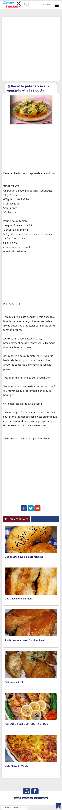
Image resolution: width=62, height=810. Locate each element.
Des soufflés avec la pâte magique (24, 556)
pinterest (37, 508)
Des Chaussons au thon (18, 598)
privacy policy (41, 798)
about (17, 798)
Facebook (24, 508)
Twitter (31, 508)
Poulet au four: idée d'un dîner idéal (25, 640)
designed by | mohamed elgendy (15, 807)
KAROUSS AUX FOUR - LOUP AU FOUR (26, 724)
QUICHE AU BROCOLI (16, 765)
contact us (27, 798)
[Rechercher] (26, 4)
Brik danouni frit (14, 682)
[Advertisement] (31, 49)
